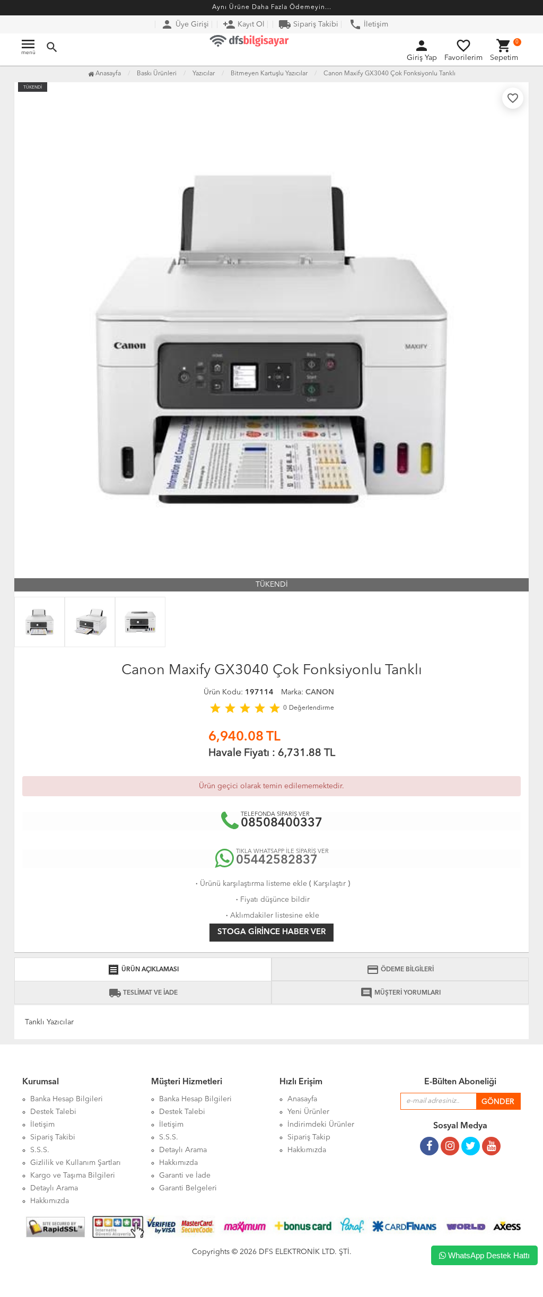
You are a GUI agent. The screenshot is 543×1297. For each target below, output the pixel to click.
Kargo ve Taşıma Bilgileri (72, 1175)
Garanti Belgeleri (188, 1188)
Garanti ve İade (185, 1175)
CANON (319, 692)
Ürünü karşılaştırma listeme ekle (250, 883)
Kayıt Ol (244, 24)
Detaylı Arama (54, 1188)
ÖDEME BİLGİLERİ (400, 969)
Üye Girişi (185, 24)
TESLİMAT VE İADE (143, 993)
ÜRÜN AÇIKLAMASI (143, 969)
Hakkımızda (49, 1201)
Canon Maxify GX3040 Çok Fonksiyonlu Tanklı (389, 74)
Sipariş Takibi (308, 24)
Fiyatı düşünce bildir (272, 899)
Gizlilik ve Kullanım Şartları (75, 1163)
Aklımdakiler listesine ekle (271, 915)
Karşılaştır (329, 883)
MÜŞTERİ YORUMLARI (400, 993)
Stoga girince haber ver (271, 932)
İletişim (368, 24)
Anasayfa (107, 74)
